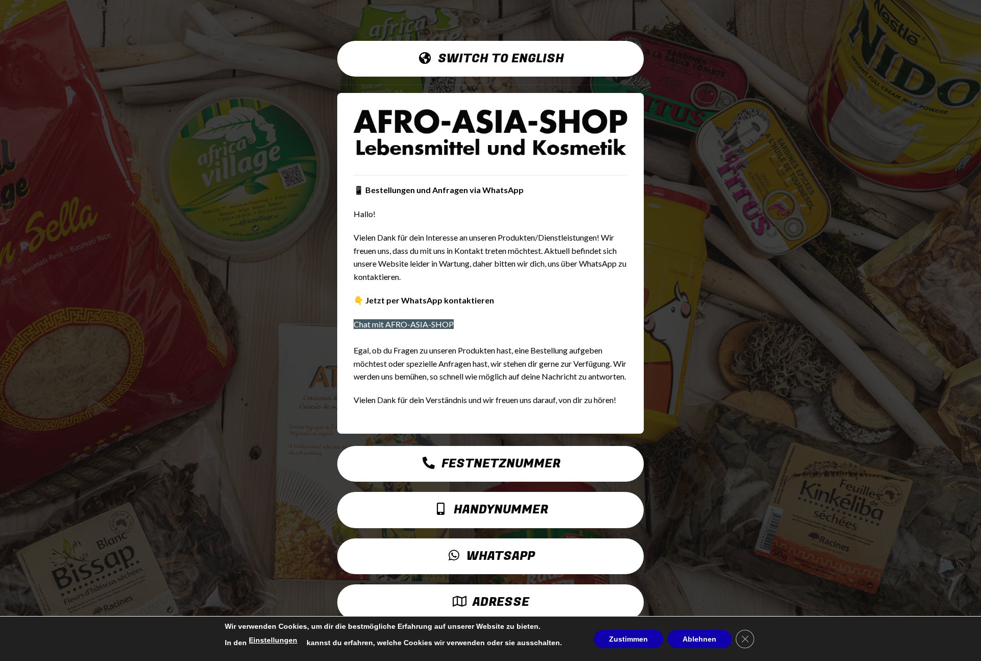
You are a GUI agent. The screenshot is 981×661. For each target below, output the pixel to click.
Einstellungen (273, 640)
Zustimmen (628, 639)
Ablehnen (699, 639)
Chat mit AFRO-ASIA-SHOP (404, 324)
